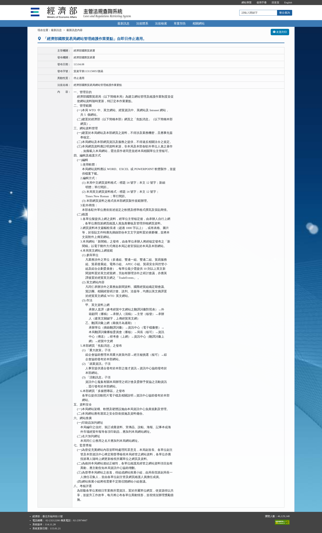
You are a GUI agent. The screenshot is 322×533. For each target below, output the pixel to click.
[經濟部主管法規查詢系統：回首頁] (54, 7)
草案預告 (180, 23)
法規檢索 (161, 23)
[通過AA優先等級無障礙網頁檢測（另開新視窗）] (282, 521)
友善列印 (281, 32)
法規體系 (142, 23)
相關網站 (199, 23)
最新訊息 (123, 23)
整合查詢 (284, 12)
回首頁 (275, 2)
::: (235, 2)
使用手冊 (262, 2)
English (288, 2)
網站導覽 (246, 2)
